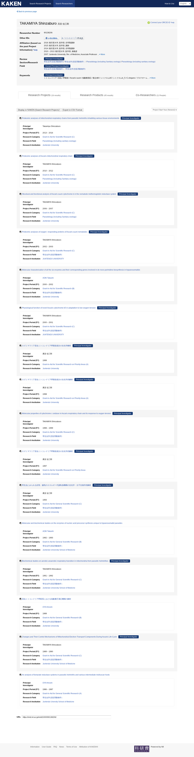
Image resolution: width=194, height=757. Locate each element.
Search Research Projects (40, 4)
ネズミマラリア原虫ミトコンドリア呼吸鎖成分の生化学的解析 (47, 379)
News (61, 747)
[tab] (44, 95)
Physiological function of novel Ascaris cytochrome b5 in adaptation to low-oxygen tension (59, 308)
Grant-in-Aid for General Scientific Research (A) (62, 693)
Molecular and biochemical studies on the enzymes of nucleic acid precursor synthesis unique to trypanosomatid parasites (72, 523)
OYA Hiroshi (47, 607)
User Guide (46, 747)
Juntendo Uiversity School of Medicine (58, 702)
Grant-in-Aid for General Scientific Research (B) (62, 542)
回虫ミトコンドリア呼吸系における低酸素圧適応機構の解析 (46, 599)
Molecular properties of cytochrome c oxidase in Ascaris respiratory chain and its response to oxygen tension (66, 413)
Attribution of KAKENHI (88, 747)
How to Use (169, 4)
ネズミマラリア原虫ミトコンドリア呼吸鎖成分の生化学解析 (46, 346)
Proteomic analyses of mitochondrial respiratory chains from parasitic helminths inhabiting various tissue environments (70, 118)
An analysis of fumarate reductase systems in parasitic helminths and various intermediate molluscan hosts (66, 675)
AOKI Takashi (48, 278)
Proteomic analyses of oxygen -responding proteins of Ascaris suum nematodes (54, 232)
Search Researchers (64, 4)
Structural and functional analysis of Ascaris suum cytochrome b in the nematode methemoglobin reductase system (69, 194)
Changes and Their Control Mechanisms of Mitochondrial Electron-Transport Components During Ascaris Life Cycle (69, 637)
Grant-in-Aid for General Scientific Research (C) (62, 504)
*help (172, 22)
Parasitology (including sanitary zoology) (138, 62)
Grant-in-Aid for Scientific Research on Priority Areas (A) (65, 364)
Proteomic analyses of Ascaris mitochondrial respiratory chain (47, 156)
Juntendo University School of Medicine (59, 550)
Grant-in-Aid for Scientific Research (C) (59, 137)
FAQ (55, 747)
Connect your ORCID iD (160, 22)
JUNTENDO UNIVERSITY (53, 259)
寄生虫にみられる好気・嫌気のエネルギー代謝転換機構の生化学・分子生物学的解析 (56, 485)
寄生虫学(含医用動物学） (75, 62)
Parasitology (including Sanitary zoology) (103, 62)
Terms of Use (71, 747)
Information (35, 747)
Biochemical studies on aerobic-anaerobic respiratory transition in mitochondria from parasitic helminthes (65, 561)
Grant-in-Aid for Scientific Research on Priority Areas (64, 470)
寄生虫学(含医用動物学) (53, 62)
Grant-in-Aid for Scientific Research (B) (58, 288)
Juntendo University (51, 145)
